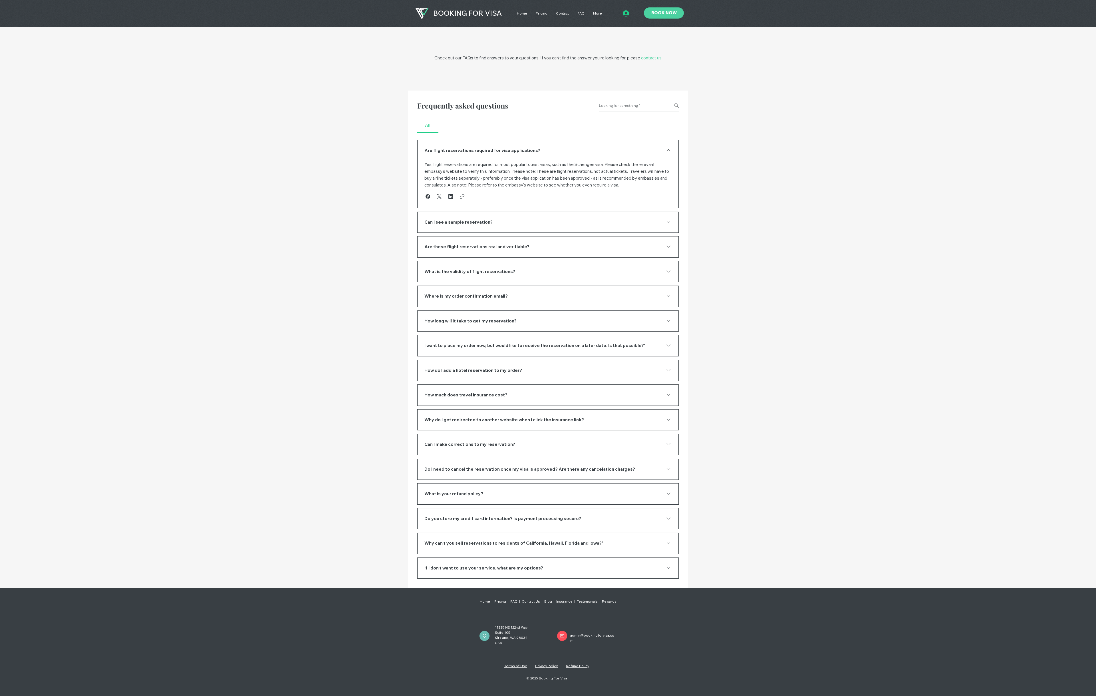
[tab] (427, 125)
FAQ (513, 601)
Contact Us (531, 601)
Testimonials (588, 601)
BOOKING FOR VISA (467, 13)
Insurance (564, 601)
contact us (651, 58)
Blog (548, 601)
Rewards (609, 601)
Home (485, 601)
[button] (427, 196)
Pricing (500, 601)
